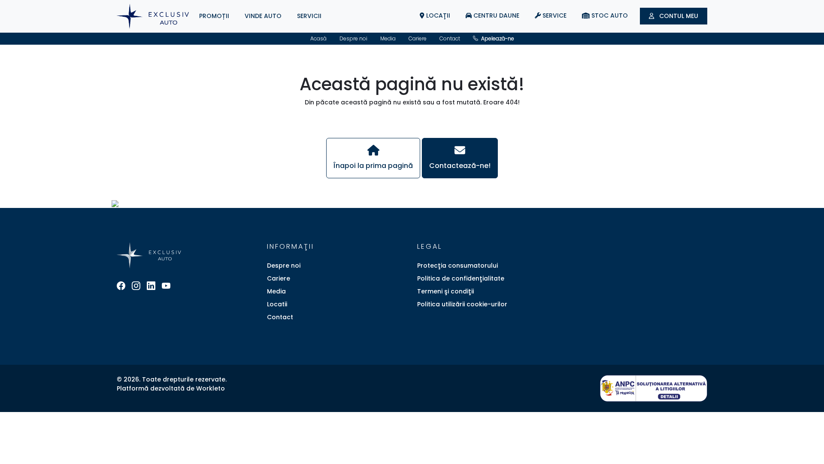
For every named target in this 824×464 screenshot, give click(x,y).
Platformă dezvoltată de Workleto (171, 388)
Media (388, 38)
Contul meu (677, 16)
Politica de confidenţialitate (460, 278)
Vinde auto (263, 16)
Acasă (318, 38)
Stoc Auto (609, 15)
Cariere (418, 38)
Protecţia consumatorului (457, 265)
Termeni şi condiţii (445, 291)
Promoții (214, 16)
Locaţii (437, 15)
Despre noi (353, 38)
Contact (449, 38)
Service (553, 15)
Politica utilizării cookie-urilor (462, 304)
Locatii (277, 304)
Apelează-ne (497, 38)
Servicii (309, 16)
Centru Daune (495, 15)
